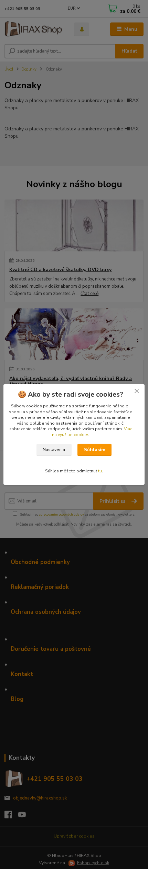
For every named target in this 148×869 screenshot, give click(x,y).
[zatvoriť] (136, 391)
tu (100, 471)
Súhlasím (94, 449)
